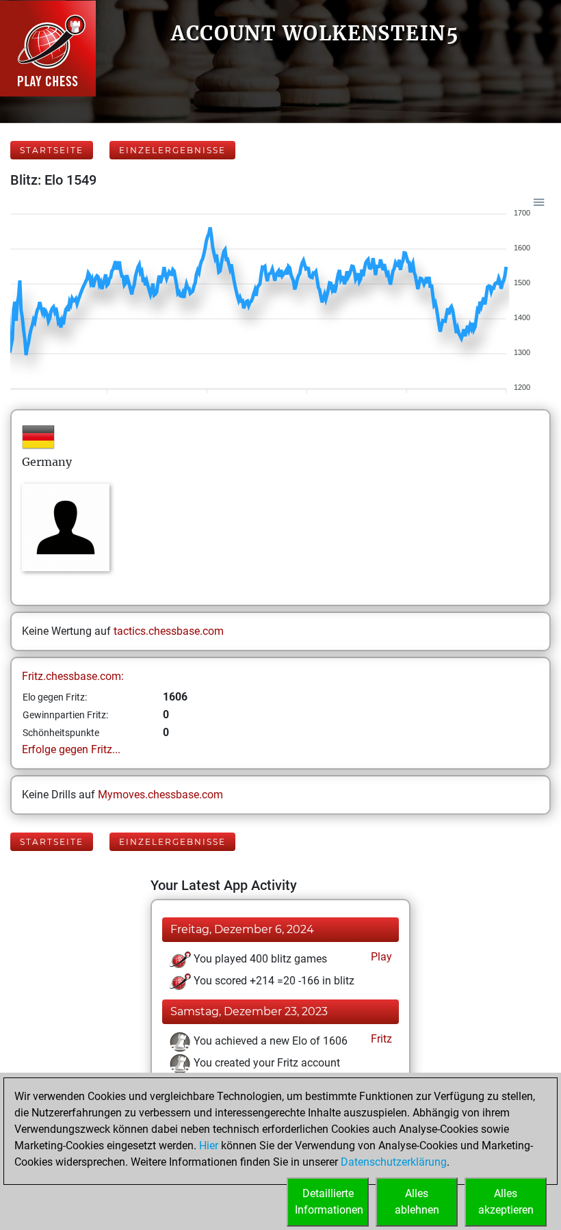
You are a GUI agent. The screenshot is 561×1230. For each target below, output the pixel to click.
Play (380, 956)
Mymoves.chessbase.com (160, 794)
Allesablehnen (417, 1201)
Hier (208, 1145)
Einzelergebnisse (172, 150)
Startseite (51, 150)
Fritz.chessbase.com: (73, 676)
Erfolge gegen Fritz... (71, 749)
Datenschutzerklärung (394, 1161)
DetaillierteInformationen (329, 1201)
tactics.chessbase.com (169, 631)
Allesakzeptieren (506, 1201)
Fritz (380, 1038)
